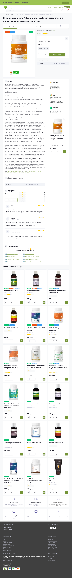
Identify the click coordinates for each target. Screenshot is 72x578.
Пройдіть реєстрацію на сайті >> (25, 250)
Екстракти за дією (29, 254)
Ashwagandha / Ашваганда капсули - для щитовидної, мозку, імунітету (58, 367)
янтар (10, 172)
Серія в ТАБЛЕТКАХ (10, 14)
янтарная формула (17, 171)
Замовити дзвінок (58, 7)
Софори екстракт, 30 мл (55, 403)
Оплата (55, 95)
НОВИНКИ (50, 539)
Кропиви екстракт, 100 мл (11, 290)
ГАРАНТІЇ (55, 107)
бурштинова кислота (23, 172)
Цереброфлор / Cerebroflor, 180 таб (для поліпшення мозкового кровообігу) (13, 480)
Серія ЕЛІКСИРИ (51, 544)
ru (68, 7)
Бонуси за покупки (14, 515)
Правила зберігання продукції (33, 261)
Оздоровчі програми (12, 261)
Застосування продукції (13, 259)
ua (66, 7)
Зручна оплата (58, 515)
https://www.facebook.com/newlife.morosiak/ (54, 528)
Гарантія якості (14, 502)
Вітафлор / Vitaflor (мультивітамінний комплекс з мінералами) (57, 329)
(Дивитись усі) (50, 59)
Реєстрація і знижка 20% (8, 545)
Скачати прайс (6, 544)
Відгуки (4, 541)
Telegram (52, 556)
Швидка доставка (36, 502)
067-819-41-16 (7, 527)
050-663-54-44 (7, 529)
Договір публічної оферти (8, 548)
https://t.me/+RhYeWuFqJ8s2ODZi (51, 528)
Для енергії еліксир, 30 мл (56, 442)
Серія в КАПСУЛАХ (52, 545)
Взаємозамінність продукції (32, 259)
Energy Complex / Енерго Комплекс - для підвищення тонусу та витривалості (13, 405)
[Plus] (45, 55)
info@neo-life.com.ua (8, 560)
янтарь (24, 171)
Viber (51, 558)
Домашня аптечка (11, 256)
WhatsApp (52, 560)
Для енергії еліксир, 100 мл (11, 327)
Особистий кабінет (7, 547)
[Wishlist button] (66, 38)
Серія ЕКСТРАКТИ (52, 542)
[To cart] (64, 151)
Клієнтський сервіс (58, 502)
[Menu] (2, 7)
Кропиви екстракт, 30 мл (33, 403)
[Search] (50, 11)
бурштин (15, 172)
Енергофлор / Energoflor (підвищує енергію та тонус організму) (11, 367)
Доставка (56, 82)
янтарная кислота (31, 171)
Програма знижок (43, 40)
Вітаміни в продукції (12, 254)
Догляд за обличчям (52, 548)
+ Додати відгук (11, 200)
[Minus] (39, 55)
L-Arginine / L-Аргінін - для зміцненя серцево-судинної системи (34, 480)
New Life (53, 30)
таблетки (10, 171)
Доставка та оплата (7, 542)
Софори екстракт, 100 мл (33, 290)
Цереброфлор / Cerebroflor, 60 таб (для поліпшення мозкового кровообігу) (36, 329)
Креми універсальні (52, 541)
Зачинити (65, 2)
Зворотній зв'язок (7, 550)
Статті (4, 539)
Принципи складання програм (33, 256)
